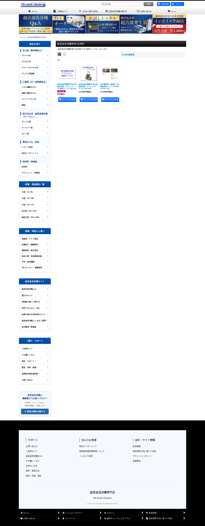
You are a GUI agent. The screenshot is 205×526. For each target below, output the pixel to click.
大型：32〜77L (28, 205)
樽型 (23, 105)
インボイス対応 (86, 456)
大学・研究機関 (28, 262)
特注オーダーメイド (30, 153)
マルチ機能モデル (29, 87)
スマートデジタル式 (30, 67)
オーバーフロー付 (29, 99)
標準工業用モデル (29, 93)
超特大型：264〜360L (31, 217)
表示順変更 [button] (129, 54)
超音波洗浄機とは (29, 289)
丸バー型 (25, 134)
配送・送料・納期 (29, 367)
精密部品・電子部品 (30, 250)
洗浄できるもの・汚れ (31, 308)
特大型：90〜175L (29, 211)
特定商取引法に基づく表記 (144, 451)
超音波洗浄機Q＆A (34, 456)
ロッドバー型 (27, 128)
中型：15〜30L (28, 198)
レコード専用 (27, 147)
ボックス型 (26, 122)
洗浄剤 (24, 167)
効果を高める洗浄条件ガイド (33, 314)
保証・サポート (28, 361)
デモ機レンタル (28, 355)
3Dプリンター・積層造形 (32, 267)
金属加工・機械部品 (30, 244)
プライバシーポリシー (142, 456)
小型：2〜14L (27, 192)
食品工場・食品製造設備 (32, 256)
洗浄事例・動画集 (29, 327)
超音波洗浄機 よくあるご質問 (34, 321)
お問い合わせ (27, 380)
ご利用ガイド (27, 349)
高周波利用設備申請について (92, 451)
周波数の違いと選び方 (31, 302)
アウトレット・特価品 (31, 173)
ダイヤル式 (26, 55)
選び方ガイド (27, 295)
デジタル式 (26, 61)
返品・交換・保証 (33, 476)
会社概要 (137, 446)
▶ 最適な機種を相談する (35, 411)
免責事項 (137, 461)
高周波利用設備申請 (30, 374)
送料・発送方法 (32, 471)
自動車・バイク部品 (30, 239)
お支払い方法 (32, 466)
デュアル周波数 (28, 73)
